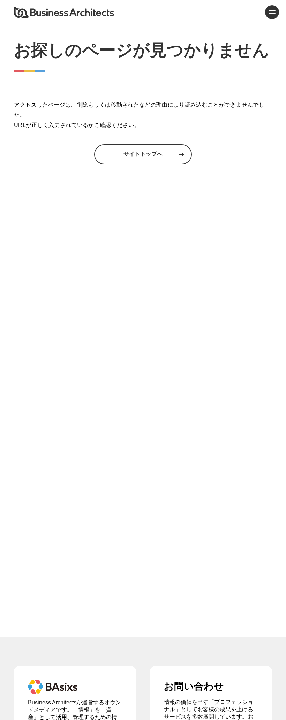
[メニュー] (272, 12)
